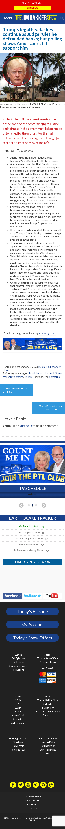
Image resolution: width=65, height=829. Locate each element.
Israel (18, 711)
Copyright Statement (33, 800)
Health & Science (18, 723)
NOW (18, 700)
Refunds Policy (48, 746)
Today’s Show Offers (47, 658)
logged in (26, 426)
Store (47, 654)
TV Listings (18, 669)
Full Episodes (18, 658)
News (18, 696)
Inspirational (18, 715)
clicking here (47, 333)
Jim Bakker (36, 17)
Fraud (32, 373)
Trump (28, 376)
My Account (32, 624)
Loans (39, 373)
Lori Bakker (48, 708)
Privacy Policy (32, 804)
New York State (53, 373)
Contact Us (47, 715)
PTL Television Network (48, 711)
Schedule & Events (18, 666)
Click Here (32, 8)
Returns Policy (48, 742)
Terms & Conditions (32, 796)
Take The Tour (17, 749)
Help (48, 753)
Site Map (33, 809)
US (18, 704)
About (48, 696)
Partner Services (48, 738)
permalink (54, 376)
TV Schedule (18, 662)
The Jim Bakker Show (48, 700)
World (18, 708)
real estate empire (13, 376)
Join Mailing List (48, 749)
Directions (18, 742)
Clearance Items (47, 662)
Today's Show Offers (32, 637)
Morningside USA (18, 738)
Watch (18, 654)
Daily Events (18, 746)
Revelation (18, 719)
